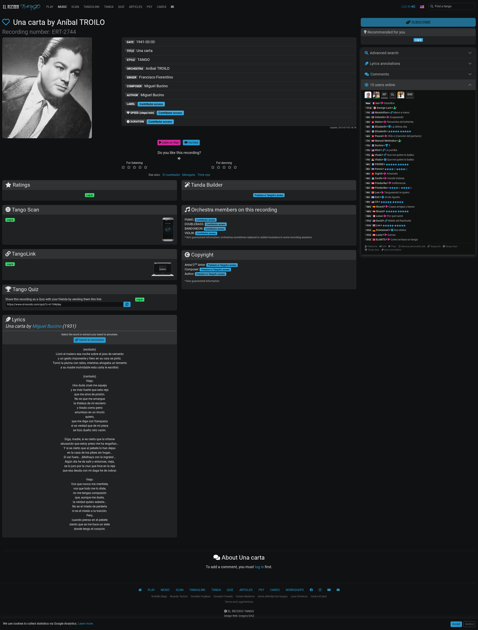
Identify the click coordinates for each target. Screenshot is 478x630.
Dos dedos (400, 229)
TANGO (138, 59)
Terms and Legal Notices (239, 601)
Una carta (140, 50)
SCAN (75, 7)
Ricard (380, 206)
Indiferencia (398, 183)
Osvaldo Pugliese (200, 596)
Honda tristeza (395, 178)
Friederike (381, 183)
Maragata (188, 175)
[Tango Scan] (389, 126)
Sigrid (378, 173)
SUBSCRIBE (421, 22)
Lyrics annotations (385, 63)
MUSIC (62, 7)
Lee (377, 192)
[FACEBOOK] (311, 590)
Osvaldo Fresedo (223, 596)
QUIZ (121, 7)
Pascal (379, 136)
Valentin (380, 117)
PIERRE (379, 164)
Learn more (85, 623)
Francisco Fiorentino (150, 77)
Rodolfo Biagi (159, 596)
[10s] (179, 158)
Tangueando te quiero (396, 192)
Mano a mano (401, 112)
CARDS (161, 7)
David (379, 220)
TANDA (109, 7)
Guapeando (396, 117)
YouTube (192, 142)
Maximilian (381, 112)
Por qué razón (394, 215)
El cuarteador (171, 175)
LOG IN (406, 6)
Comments (379, 74)
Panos (378, 168)
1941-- (141, 42)
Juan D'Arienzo (299, 596)
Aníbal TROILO (148, 68)
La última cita (399, 126)
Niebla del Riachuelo (399, 220)
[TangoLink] (391, 112)
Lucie (379, 234)
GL (393, 94)
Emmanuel (382, 229)
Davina (379, 145)
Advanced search (384, 53)
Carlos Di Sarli (319, 596)
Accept (456, 624)
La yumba (391, 150)
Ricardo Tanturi (179, 596)
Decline (469, 624)
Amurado (392, 173)
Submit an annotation (91, 339)
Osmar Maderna (245, 596)
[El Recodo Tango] (140, 590)
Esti (377, 197)
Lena (379, 215)
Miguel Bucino (147, 86)
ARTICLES (135, 7)
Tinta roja (203, 175)
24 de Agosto (392, 197)
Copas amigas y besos (401, 206)
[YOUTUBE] (329, 590)
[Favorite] (6, 22)
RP (384, 94)
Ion (377, 103)
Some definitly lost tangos (273, 596)
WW (409, 94)
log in (259, 567)
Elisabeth (380, 126)
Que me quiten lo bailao (400, 154)
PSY (149, 7)
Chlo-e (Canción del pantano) (404, 136)
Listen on (170, 142)
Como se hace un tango (404, 239)
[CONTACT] (172, 7)
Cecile (378, 178)
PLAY (49, 7)
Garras (391, 234)
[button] (422, 7)
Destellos (389, 103)
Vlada (378, 154)
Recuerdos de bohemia (400, 121)
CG (376, 201)
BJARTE (381, 239)
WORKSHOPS (295, 590)
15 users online (382, 85)
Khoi (377, 150)
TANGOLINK (91, 7)
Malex (378, 121)
